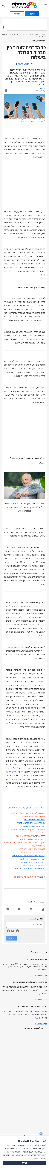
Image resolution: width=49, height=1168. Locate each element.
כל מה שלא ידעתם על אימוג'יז (33, 865)
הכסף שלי (37, 34)
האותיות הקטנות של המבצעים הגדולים (30, 868)
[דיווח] (31, 909)
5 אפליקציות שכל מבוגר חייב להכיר (31, 822)
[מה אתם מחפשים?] (3, 5)
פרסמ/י (11, 938)
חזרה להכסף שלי (39, 41)
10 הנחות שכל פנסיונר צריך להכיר (32, 849)
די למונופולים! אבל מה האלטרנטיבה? (32, 862)
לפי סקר (38, 1017)
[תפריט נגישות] (3, 27)
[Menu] (45, 5)
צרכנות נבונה (27, 34)
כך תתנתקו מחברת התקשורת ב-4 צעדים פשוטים (28, 856)
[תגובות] (19, 909)
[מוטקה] (24, 5)
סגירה (24, 1162)
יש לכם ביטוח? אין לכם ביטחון (33, 816)
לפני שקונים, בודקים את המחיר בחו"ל (30, 852)
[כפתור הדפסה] (43, 909)
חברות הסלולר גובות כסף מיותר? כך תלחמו (28, 813)
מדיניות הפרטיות (40, 1158)
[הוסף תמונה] (8, 930)
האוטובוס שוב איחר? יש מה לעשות (33, 826)
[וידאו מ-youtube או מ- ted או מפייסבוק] (12, 930)
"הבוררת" (20, 704)
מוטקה (44, 34)
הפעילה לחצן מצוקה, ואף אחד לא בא (32, 859)
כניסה (32, 13)
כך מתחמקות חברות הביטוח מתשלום (30, 839)
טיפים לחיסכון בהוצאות (25, 836)
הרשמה (17, 13)
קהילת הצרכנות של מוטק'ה (25, 877)
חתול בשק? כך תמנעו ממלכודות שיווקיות (26, 807)
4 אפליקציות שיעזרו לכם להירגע (34, 820)
